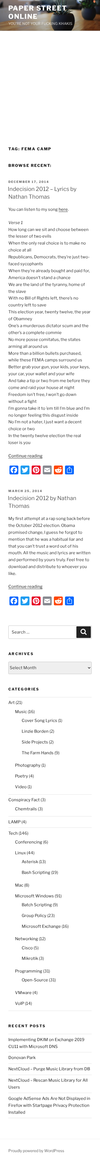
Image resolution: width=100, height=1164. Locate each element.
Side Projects (35, 742)
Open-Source (35, 980)
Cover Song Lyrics (39, 720)
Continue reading (25, 455)
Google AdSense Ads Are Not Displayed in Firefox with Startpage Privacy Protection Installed (49, 1105)
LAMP (14, 821)
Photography (28, 765)
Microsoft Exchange (41, 926)
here (63, 209)
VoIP (19, 1003)
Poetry (21, 776)
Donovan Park (22, 1057)
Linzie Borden (35, 731)
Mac (19, 885)
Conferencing (28, 842)
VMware (23, 992)
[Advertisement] (50, 83)
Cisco (27, 947)
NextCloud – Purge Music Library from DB (49, 1068)
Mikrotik (30, 958)
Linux (20, 852)
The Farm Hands (38, 752)
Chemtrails (26, 808)
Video (21, 786)
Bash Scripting (36, 872)
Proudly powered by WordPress (36, 1150)
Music (21, 711)
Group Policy (34, 915)
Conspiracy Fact (24, 799)
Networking (26, 938)
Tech (13, 833)
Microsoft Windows (34, 896)
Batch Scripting (37, 904)
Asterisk (30, 861)
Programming (28, 971)
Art (11, 702)
